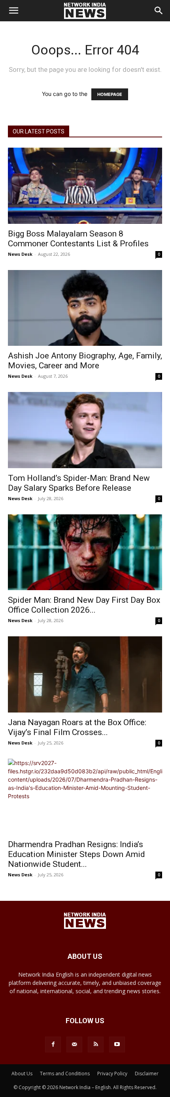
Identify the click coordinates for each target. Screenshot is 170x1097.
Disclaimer (147, 1073)
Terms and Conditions (65, 1073)
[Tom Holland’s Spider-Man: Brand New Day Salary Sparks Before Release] (85, 430)
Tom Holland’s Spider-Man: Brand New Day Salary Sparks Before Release (79, 483)
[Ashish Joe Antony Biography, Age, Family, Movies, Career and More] (85, 308)
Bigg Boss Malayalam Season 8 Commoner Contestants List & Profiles (78, 238)
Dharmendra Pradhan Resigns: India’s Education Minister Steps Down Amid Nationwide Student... (76, 854)
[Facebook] (53, 1044)
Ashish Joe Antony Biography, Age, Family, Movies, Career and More (85, 360)
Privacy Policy (112, 1073)
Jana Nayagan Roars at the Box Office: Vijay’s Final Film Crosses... (77, 727)
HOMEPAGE (109, 94)
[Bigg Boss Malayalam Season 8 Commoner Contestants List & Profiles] (85, 186)
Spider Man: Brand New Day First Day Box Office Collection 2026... (84, 605)
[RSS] (96, 1044)
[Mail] (74, 1044)
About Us (21, 1073)
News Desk (20, 254)
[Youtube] (117, 1044)
